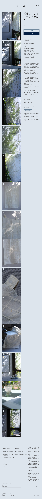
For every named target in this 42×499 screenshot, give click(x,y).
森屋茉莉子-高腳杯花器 (28, 110)
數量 (24, 25)
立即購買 (31, 33)
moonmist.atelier (32, 495)
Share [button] (26, 125)
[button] (3, 6)
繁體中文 (12, 495)
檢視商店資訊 (27, 40)
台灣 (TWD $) (5, 495)
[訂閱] (20, 486)
